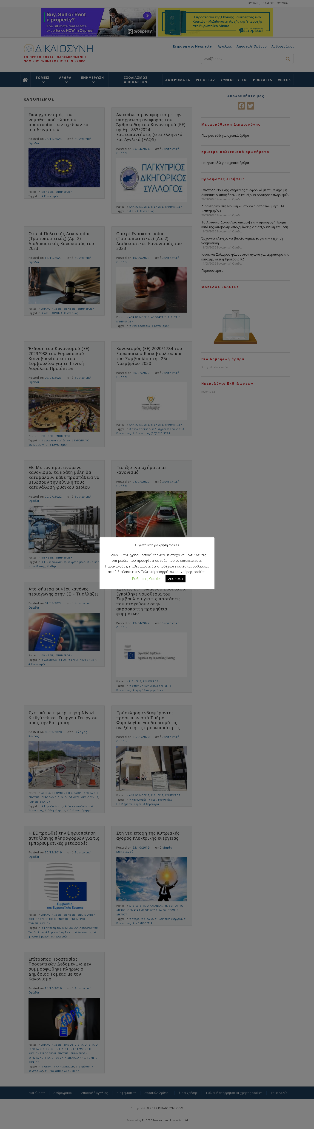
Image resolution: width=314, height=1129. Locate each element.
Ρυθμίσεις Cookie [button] (146, 578)
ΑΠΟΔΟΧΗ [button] (175, 579)
